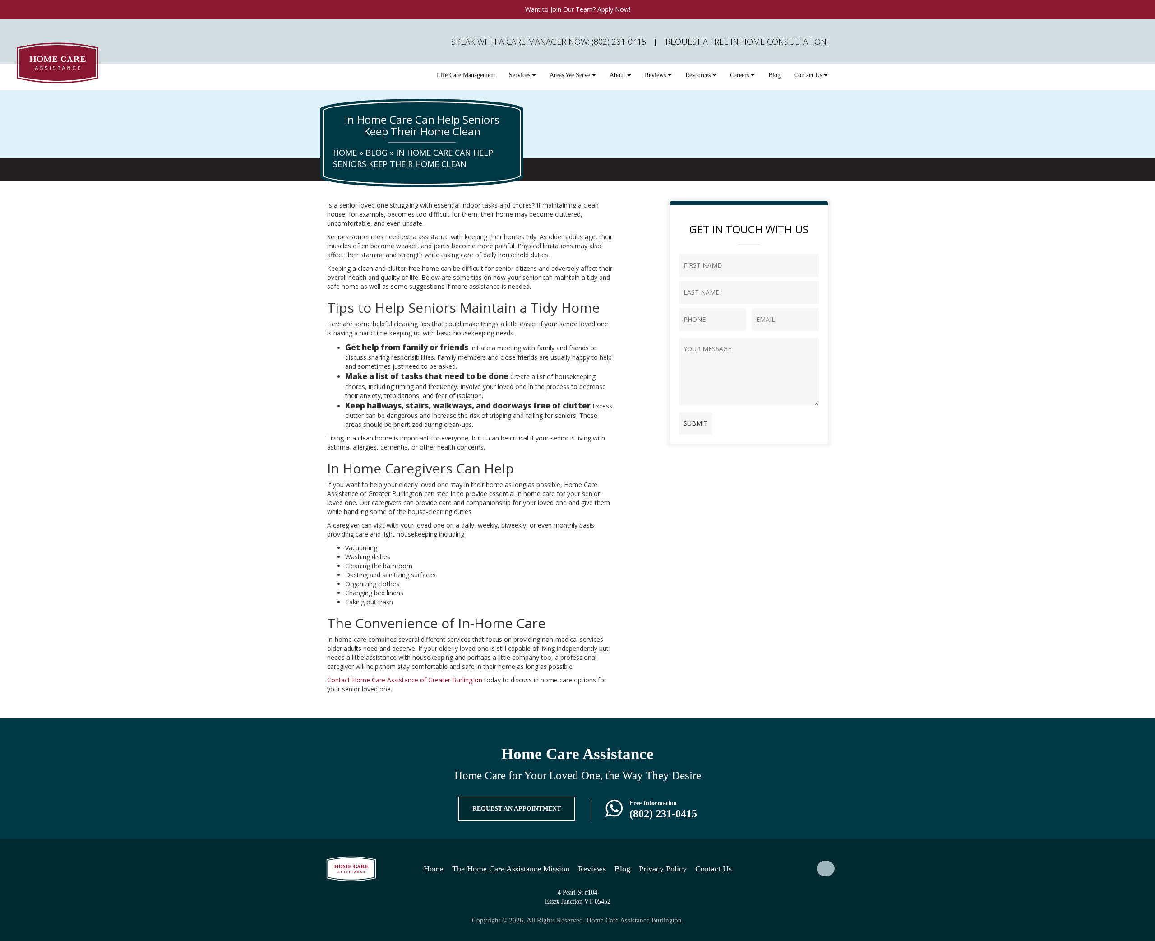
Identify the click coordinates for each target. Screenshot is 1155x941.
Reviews (656, 75)
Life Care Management (466, 75)
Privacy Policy (663, 868)
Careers (740, 75)
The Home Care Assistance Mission (510, 868)
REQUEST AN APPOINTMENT (516, 808)
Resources (698, 75)
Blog (774, 75)
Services (520, 75)
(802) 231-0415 (663, 814)
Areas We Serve (571, 75)
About (618, 75)
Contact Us (809, 75)
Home (345, 152)
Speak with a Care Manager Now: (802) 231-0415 (548, 41)
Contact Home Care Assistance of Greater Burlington (404, 680)
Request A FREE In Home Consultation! (746, 41)
